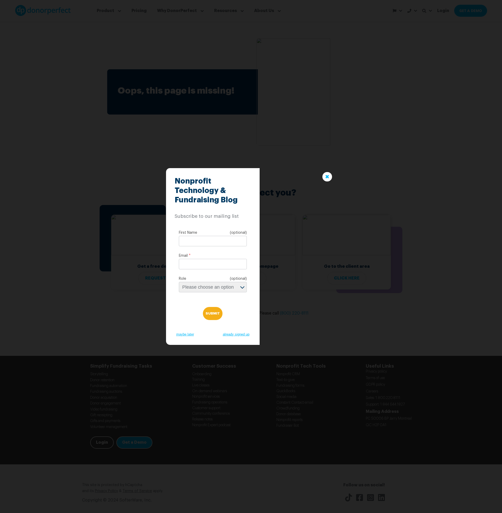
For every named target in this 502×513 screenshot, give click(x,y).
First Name (188, 233)
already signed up (236, 334)
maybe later (185, 334)
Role (182, 279)
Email (183, 256)
